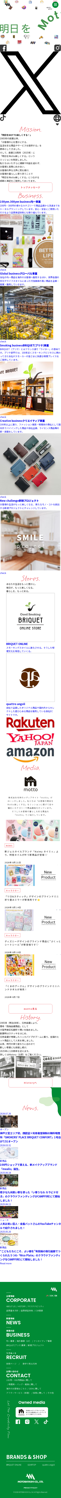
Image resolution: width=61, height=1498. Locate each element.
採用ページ (11, 1363)
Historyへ (30, 1082)
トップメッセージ (30, 187)
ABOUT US (10, 1306)
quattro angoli (48, 1464)
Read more (6, 1263)
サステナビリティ (36, 1306)
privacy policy (30, 1488)
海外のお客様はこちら (16, 1388)
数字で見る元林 (30, 1363)
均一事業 (10, 1340)
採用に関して (39, 1392)
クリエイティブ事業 (43, 1340)
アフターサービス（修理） (18, 1392)
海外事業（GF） (24, 1340)
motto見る (30, 1008)
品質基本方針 (12, 1310)
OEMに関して (35, 1388)
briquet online (13, 1464)
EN (56, 1295)
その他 (51, 1392)
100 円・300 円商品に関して (19, 1380)
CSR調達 (39, 1310)
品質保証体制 (27, 1310)
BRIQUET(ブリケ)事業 (15, 1345)
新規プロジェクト (36, 1345)
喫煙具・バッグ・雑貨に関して (23, 1384)
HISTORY (22, 1306)
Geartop (32, 1464)
